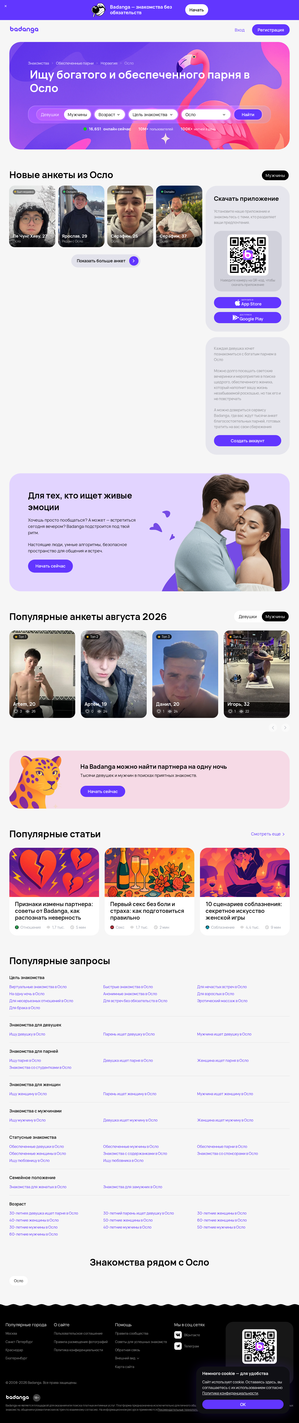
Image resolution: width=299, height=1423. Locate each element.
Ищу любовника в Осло (123, 1160)
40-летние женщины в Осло (34, 1220)
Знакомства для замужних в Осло (132, 1186)
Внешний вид (125, 1358)
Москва (11, 1333)
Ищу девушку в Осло (27, 1034)
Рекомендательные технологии (178, 1410)
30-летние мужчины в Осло (33, 1227)
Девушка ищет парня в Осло (128, 1060)
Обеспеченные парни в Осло (222, 1146)
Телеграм (191, 1346)
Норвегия (109, 63)
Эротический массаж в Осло (222, 1000)
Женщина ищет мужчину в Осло (225, 1120)
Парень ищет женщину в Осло (129, 1093)
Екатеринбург (16, 1358)
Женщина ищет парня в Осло (223, 1060)
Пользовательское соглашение (78, 1333)
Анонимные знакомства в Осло (130, 993)
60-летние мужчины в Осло (33, 1234)
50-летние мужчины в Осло (221, 1227)
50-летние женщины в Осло (128, 1220)
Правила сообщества (131, 1333)
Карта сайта (124, 1366)
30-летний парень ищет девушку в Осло (138, 1213)
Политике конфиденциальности (230, 1393)
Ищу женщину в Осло (28, 1093)
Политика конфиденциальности (78, 1350)
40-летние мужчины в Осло (127, 1227)
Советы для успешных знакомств (141, 1342)
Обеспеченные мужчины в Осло (131, 1146)
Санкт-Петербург (19, 1342)
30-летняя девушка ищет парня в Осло (43, 1213)
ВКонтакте (192, 1335)
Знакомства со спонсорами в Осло (227, 1153)
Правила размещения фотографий (81, 1342)
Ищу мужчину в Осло (27, 1120)
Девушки (50, 114)
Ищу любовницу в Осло (29, 1160)
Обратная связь (127, 1350)
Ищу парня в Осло (25, 1060)
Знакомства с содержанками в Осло (135, 1153)
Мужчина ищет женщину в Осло (225, 1093)
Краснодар (14, 1350)
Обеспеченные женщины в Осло (37, 1153)
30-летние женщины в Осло (221, 1213)
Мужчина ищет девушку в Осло (224, 1034)
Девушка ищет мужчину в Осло (130, 1120)
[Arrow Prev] (273, 728)
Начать (196, 10)
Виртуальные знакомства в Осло (38, 986)
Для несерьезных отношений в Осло (41, 1000)
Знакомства (38, 63)
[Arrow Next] (285, 728)
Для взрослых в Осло (215, 993)
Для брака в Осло (24, 1007)
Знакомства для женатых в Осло (37, 1186)
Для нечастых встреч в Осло (222, 986)
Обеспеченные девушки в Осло (36, 1146)
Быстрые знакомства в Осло (128, 986)
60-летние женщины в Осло (222, 1220)
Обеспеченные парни (75, 63)
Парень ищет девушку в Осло (129, 1034)
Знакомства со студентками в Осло (40, 1067)
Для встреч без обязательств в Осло (135, 1000)
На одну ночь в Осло (26, 993)
